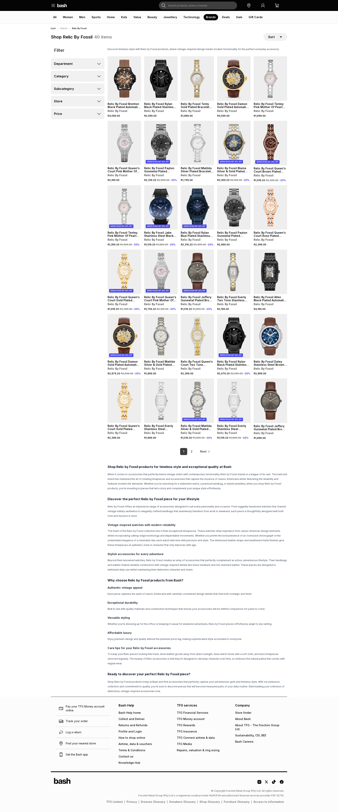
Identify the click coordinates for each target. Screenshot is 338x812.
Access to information (269, 801)
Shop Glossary (210, 801)
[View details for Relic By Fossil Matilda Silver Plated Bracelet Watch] (197, 143)
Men (82, 17)
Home (111, 17)
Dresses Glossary (153, 801)
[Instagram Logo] (259, 783)
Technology (191, 17)
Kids (124, 17)
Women (68, 17)
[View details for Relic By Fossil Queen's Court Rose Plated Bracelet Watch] (270, 207)
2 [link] (191, 451)
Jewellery (170, 17)
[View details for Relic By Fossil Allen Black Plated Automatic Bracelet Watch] (270, 272)
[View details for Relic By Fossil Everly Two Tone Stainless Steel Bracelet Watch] (234, 272)
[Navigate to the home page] (62, 5)
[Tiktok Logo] (273, 783)
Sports (96, 17)
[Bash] (53, 28)
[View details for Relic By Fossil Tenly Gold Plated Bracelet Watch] (197, 78)
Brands (211, 17)
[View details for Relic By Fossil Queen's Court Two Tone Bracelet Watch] (197, 336)
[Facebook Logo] (281, 783)
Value (137, 17)
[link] (205, 451)
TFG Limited (114, 801)
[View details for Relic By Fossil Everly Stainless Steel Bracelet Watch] (161, 400)
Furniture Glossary (237, 801)
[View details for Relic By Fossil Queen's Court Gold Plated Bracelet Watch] (124, 400)
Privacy (132, 801)
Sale (239, 17)
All (55, 17)
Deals (226, 17)
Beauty (152, 17)
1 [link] (183, 451)
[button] (249, 5)
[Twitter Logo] (266, 783)
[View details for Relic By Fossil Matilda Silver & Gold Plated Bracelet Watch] (161, 336)
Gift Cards (256, 17)
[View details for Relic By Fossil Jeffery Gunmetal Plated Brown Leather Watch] (270, 400)
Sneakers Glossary (182, 801)
